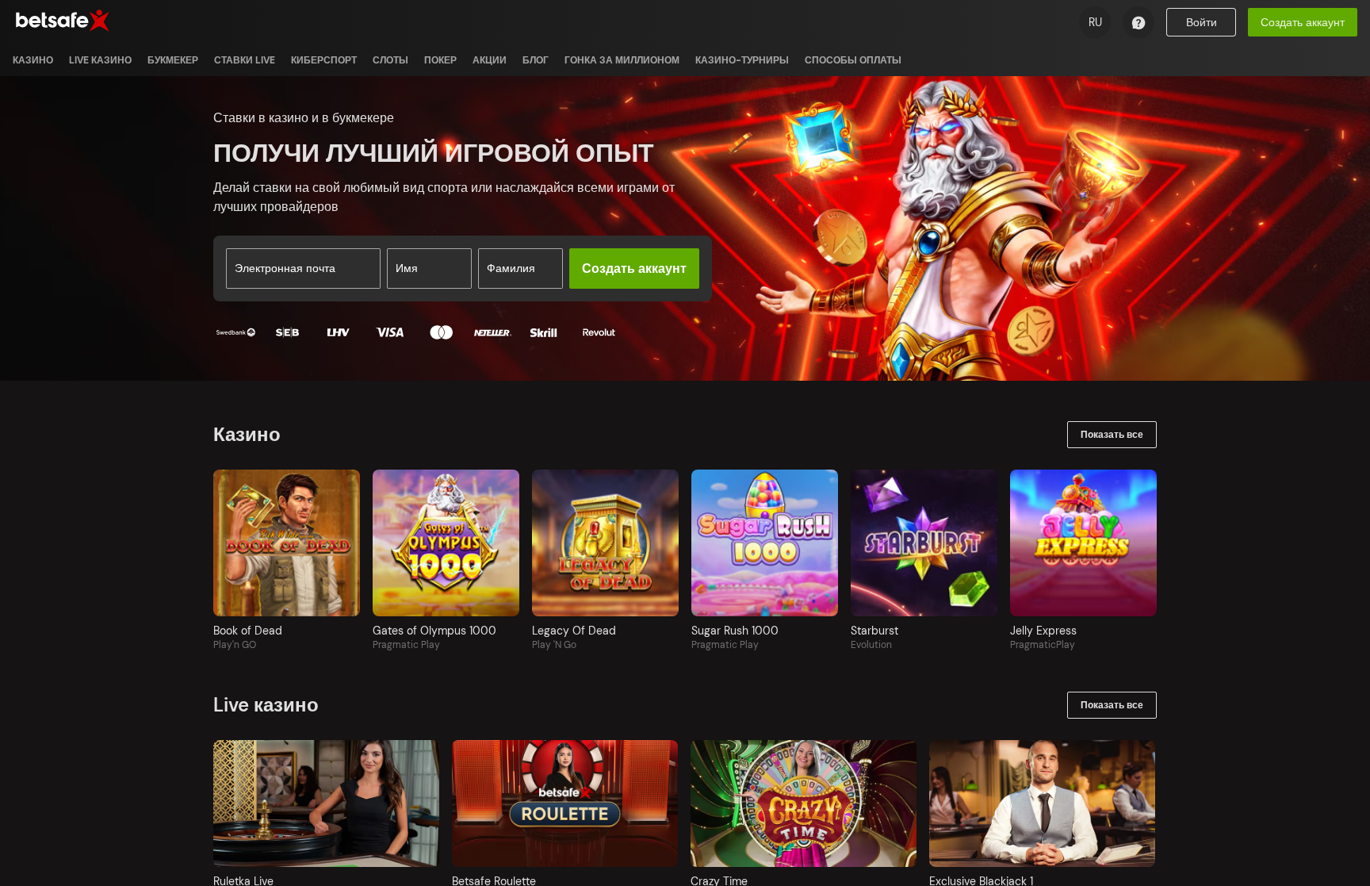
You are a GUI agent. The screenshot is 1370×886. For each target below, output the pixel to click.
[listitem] (33, 60)
